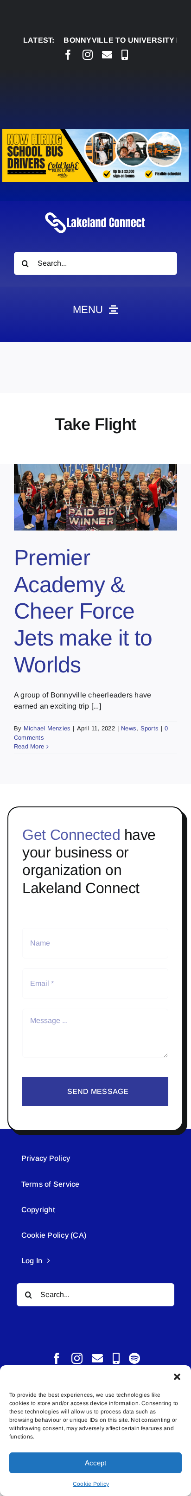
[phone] (124, 55)
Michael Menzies (47, 728)
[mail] (107, 55)
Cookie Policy (91, 1484)
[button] (177, 1376)
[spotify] (134, 1358)
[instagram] (88, 55)
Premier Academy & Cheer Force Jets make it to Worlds (83, 611)
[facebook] (68, 55)
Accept (95, 1463)
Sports (149, 728)
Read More (29, 746)
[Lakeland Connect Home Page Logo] (95, 212)
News (128, 728)
